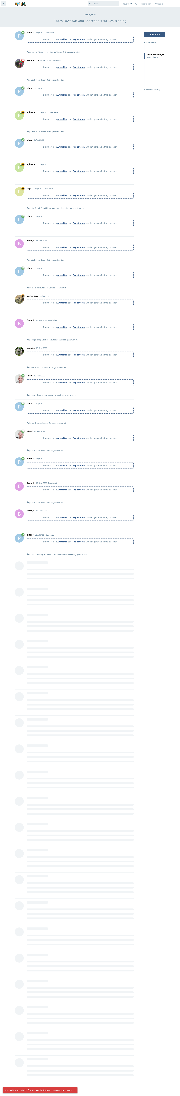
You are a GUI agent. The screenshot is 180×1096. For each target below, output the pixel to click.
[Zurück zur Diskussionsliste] (3, 3)
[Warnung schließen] (74, 1090)
